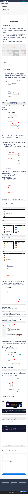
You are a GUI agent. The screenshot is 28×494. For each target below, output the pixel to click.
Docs (5, 18)
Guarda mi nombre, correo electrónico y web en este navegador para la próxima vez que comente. (13, 472)
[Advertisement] (14, 437)
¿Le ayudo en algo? (24, 491)
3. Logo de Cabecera (4, 10)
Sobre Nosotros (5, 483)
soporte (15, 103)
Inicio (3, 18)
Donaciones (22, 483)
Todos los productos (14, 488)
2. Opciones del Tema (4, 6)
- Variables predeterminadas (5, 9)
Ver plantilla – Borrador (14, 21)
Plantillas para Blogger (14, 483)
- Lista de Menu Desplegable (5, 13)
